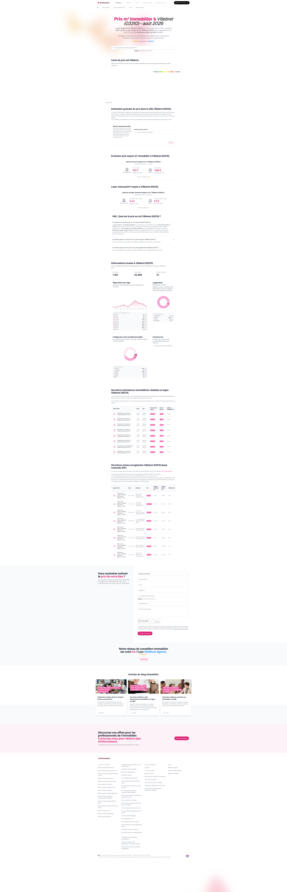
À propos (147, 767)
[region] (143, 87)
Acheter (128, 3)
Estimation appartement (128, 772)
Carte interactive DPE (151, 779)
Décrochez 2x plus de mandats (153, 782)
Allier (130, 7)
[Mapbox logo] (109, 102)
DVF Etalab (157, 471)
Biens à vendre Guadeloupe (106, 813)
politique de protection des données (180, 629)
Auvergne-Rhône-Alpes (119, 7)
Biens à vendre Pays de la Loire (106, 787)
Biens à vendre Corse (104, 810)
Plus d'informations (166, 471)
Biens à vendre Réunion (104, 816)
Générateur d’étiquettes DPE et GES (155, 785)
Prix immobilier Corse (127, 819)
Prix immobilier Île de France (129, 778)
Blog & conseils (149, 773)
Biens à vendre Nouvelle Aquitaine (107, 793)
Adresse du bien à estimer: (141, 129)
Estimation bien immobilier (129, 769)
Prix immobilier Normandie (129, 800)
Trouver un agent (147, 3)
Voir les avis (144, 659)
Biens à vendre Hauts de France (107, 781)
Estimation (118, 3)
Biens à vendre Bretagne (105, 790)
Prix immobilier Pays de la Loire (130, 822)
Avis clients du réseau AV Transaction (155, 776)
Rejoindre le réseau (180, 3)
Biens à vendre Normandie (105, 778)
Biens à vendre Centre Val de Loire (107, 770)
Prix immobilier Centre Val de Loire (131, 808)
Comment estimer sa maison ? (129, 829)
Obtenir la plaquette (181, 738)
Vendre (137, 3)
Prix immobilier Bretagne (128, 816)
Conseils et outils (160, 3)
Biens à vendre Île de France (106, 767)
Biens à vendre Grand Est (105, 784)
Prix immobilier (106, 7)
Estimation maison (126, 775)
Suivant (171, 142)
